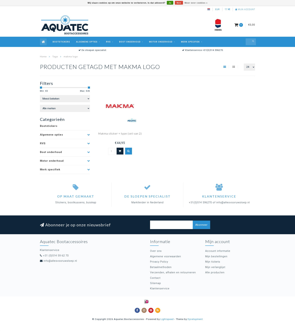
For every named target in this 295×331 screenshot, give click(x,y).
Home (43, 56)
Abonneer (201, 224)
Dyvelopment (195, 319)
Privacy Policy (159, 261)
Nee (179, 3)
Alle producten (214, 272)
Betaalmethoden (161, 267)
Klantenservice (160, 288)
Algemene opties (86, 42)
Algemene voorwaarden (165, 256)
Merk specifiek (190, 42)
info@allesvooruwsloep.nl (60, 260)
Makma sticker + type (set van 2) (120, 133)
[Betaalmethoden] (146, 301)
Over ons (156, 250)
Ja (170, 3)
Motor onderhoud (160, 42)
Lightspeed (167, 319)
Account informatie (217, 250)
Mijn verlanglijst (215, 267)
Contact (155, 277)
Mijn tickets (212, 261)
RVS (108, 42)
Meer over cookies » (196, 3)
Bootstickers (61, 42)
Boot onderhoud (130, 42)
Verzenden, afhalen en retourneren (173, 272)
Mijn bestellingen (216, 256)
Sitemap (155, 283)
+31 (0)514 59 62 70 (56, 255)
